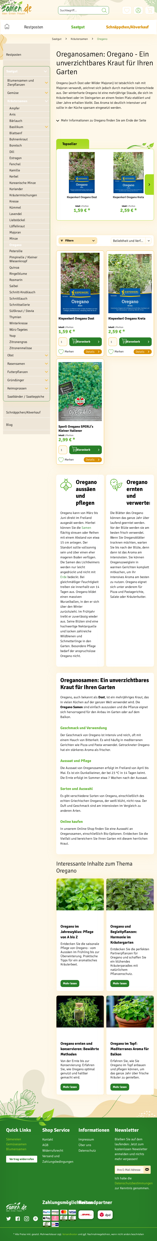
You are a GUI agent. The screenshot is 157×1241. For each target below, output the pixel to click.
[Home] (6, 27)
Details (90, 351)
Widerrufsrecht (52, 1151)
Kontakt (47, 1139)
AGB (45, 1145)
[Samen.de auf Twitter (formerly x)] (8, 1219)
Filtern (69, 240)
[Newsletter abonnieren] (147, 1170)
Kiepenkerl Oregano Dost (82, 197)
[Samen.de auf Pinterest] (35, 1219)
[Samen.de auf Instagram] (26, 1219)
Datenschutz (87, 1151)
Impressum (86, 1139)
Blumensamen (16, 1149)
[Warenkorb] (150, 10)
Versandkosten (69, 1234)
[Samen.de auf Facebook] (17, 1219)
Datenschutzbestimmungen (134, 1183)
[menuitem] (83, 10)
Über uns (84, 1145)
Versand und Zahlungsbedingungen (57, 1159)
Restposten (13, 55)
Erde (63, 577)
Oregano (15, 245)
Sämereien (13, 1139)
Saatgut (12, 71)
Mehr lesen (70, 983)
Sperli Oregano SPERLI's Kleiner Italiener (75, 429)
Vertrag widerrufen (21, 1159)
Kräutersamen (17, 101)
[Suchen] (104, 10)
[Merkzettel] (127, 10)
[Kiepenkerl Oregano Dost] (82, 172)
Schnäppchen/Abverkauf (23, 412)
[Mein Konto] (138, 10)
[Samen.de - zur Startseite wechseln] (16, 7)
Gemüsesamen (16, 1144)
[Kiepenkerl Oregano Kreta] (128, 172)
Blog (9, 425)
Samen (86, 528)
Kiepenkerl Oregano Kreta (128, 197)
